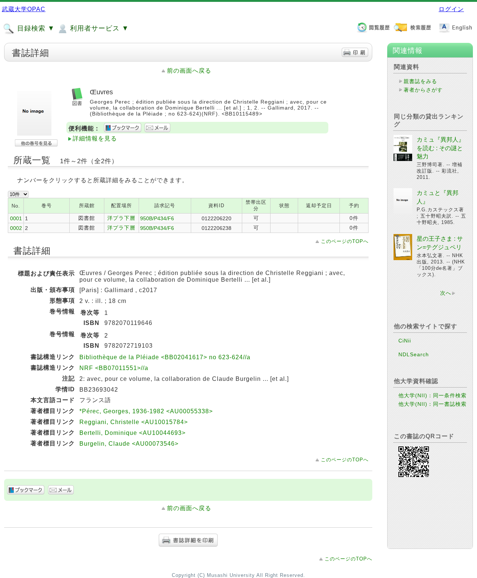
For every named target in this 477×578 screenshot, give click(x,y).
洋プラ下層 (121, 218)
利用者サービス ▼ (98, 28)
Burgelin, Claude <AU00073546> (129, 443)
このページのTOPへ (345, 241)
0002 (16, 228)
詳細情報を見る (95, 138)
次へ (445, 293)
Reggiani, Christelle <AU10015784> (133, 422)
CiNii (404, 341)
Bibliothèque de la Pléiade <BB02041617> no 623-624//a (164, 357)
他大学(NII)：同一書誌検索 (432, 404)
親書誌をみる (420, 81)
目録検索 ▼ (35, 28)
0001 (16, 218)
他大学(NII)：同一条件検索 (432, 395)
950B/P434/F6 (157, 218)
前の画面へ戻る (189, 70)
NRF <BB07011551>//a (113, 368)
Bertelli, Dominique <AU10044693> (132, 433)
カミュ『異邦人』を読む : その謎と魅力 (440, 147)
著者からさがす (423, 90)
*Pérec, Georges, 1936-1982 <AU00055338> (146, 411)
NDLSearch (413, 354)
